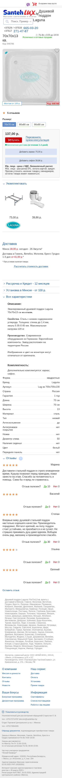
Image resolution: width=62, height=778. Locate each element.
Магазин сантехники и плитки (19, 16)
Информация (39, 692)
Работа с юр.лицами (40, 705)
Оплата (34, 677)
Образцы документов (11, 731)
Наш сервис (38, 669)
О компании (9, 669)
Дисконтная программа (13, 701)
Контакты (6, 677)
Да (45, 486)
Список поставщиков (40, 701)
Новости (6, 685)
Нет (55, 486)
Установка (35, 681)
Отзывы (6, 681)
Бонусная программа (12, 697)
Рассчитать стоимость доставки (31, 266)
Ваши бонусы (10, 692)
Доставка (35, 673)
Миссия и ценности (11, 673)
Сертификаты (37, 697)
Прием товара (37, 685)
